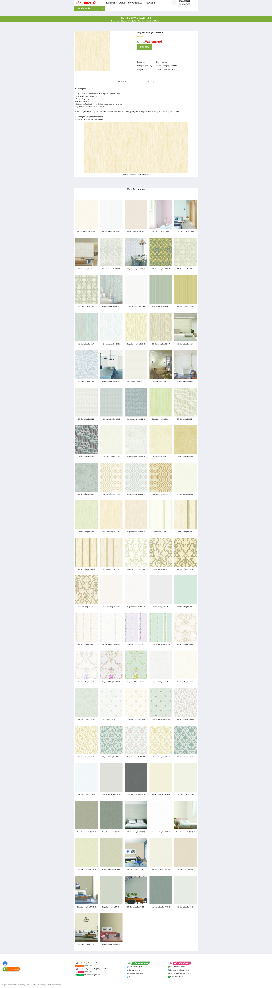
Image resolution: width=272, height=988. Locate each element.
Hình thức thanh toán (136, 973)
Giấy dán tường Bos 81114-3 (86, 457)
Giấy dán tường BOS (128, 21)
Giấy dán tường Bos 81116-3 (160, 494)
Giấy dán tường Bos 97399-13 (86, 869)
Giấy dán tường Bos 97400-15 (86, 907)
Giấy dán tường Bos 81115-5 (185, 457)
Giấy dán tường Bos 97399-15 (136, 869)
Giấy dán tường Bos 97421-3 (86, 944)
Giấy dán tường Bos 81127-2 (161, 757)
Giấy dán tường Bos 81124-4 (86, 719)
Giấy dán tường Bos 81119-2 (185, 532)
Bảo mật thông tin (134, 970)
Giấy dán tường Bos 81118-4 (136, 532)
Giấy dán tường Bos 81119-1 (160, 532)
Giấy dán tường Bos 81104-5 (136, 269)
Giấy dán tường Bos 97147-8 (161, 794)
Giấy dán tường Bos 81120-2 (161, 569)
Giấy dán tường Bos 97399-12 (185, 832)
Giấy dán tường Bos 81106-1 (136, 306)
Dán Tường (111, 3)
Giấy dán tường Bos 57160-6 (86, 231)
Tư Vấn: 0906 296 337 (176, 977)
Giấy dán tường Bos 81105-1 (185, 269)
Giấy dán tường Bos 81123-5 (111, 682)
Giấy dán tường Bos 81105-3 (111, 306)
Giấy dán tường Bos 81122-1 (86, 644)
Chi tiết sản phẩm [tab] (125, 82)
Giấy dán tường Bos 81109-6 (86, 381)
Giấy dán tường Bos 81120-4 (86, 607)
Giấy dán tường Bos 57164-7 (185, 231)
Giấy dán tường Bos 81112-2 (111, 419)
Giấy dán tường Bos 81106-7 (161, 306)
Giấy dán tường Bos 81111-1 (136, 381)
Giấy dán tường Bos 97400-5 (161, 907)
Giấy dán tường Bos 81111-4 (160, 381)
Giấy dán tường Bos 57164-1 (111, 231)
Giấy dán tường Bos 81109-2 (185, 344)
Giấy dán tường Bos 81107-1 (86, 344)
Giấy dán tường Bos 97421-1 (185, 907)
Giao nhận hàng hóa (135, 977)
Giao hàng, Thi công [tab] (146, 82)
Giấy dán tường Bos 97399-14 (111, 869)
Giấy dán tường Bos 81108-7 (161, 344)
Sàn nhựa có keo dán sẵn (177, 967)
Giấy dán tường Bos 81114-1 (185, 419)
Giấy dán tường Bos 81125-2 (136, 719)
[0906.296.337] (5, 969)
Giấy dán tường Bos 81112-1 (86, 419)
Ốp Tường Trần (135, 3)
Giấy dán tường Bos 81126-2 (86, 757)
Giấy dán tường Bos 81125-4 (161, 719)
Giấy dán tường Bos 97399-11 (161, 832)
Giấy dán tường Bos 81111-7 (185, 381)
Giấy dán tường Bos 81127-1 (136, 757)
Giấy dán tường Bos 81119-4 (111, 569)
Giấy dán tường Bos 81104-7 (161, 269)
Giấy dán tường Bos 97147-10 (111, 794)
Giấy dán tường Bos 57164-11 (136, 231)
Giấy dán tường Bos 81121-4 (160, 607)
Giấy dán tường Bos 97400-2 (111, 907)
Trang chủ (115, 21)
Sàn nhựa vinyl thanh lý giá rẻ (179, 970)
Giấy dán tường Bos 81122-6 (161, 644)
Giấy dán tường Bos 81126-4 (111, 757)
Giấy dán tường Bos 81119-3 (86, 569)
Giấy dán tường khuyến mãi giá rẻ (180, 973)
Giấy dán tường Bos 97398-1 (185, 794)
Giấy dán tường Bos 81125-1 (111, 719)
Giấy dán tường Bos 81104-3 (111, 269)
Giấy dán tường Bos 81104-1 (86, 269)
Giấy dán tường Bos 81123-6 (136, 682)
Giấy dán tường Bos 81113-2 (160, 419)
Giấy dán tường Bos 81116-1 (111, 494)
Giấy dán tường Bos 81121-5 (185, 607)
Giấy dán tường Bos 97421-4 (111, 944)
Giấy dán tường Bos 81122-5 (136, 644)
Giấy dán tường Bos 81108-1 (111, 344)
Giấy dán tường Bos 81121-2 (136, 607)
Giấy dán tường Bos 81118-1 (185, 494)
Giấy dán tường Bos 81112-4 (136, 419)
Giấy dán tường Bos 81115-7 (86, 494)
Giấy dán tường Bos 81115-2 (136, 457)
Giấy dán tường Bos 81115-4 (160, 457)
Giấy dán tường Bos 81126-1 (185, 719)
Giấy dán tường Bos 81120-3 (185, 569)
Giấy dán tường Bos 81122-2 (111, 644)
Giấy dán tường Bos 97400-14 (185, 869)
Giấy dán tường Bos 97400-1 (161, 869)
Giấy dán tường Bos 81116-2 (136, 494)
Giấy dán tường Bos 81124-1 (160, 682)
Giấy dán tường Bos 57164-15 (161, 231)
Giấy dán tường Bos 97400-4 (136, 907)
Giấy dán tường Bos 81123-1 (185, 644)
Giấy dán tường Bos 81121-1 (111, 607)
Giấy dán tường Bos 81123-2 (86, 682)
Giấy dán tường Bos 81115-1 (111, 457)
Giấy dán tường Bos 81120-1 (136, 569)
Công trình (149, 3)
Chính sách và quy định (136, 967)
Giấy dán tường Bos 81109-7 (111, 381)
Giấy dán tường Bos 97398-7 (111, 832)
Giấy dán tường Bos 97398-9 (136, 832)
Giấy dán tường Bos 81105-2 (86, 306)
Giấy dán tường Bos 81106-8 (185, 306)
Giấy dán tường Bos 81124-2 (185, 682)
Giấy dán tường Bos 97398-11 (86, 832)
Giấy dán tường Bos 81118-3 (148, 21)
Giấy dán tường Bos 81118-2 (86, 532)
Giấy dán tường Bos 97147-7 (136, 794)
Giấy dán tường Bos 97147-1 (86, 794)
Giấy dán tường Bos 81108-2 (136, 344)
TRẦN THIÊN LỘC (85, 3)
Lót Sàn (122, 3)
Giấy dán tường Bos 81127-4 (185, 757)
